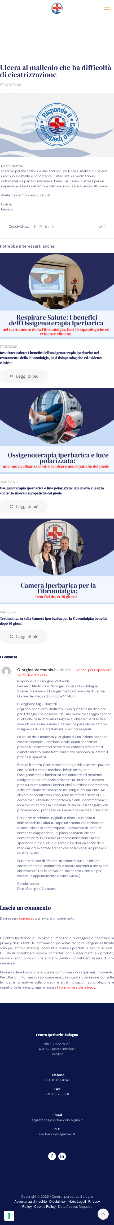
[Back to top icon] (103, 1214)
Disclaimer (57, 1201)
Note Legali (77, 1201)
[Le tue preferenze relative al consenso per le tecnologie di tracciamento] (9, 1216)
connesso (26, 918)
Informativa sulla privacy (76, 987)
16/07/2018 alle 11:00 (32, 675)
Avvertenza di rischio (30, 1201)
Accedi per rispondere (93, 670)
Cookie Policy (45, 1206)
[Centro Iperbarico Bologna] (57, 8)
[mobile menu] (106, 7)
